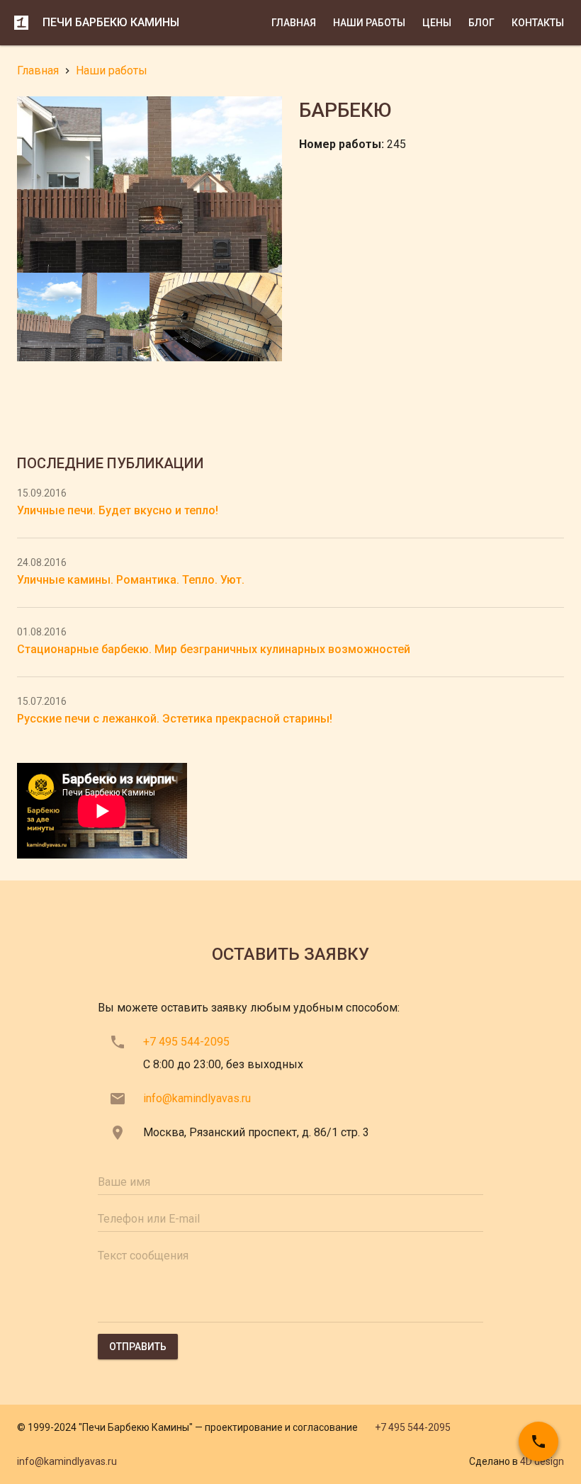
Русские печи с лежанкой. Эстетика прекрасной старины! (174, 718)
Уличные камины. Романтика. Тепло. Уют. (130, 580)
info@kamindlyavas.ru (197, 1098)
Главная (293, 22)
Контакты (538, 22)
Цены (436, 22)
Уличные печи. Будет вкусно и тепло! (117, 510)
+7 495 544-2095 (186, 1041)
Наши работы (369, 22)
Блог (481, 22)
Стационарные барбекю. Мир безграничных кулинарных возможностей (213, 649)
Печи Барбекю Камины (111, 22)
